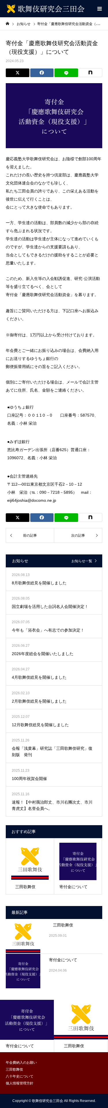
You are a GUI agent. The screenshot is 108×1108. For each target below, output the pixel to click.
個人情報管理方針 (19, 1083)
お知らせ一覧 (81, 561)
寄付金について (63, 960)
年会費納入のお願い (21, 1063)
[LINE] (66, 72)
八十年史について (19, 1076)
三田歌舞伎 (61, 925)
